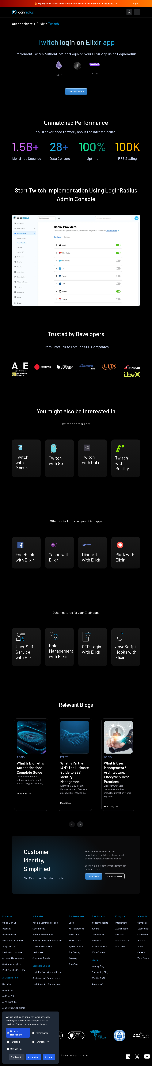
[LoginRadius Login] (129, 12)
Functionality (42, 1041)
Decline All (16, 1057)
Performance (41, 1032)
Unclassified (16, 1048)
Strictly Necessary (16, 1033)
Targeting (15, 1041)
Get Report (109, 3)
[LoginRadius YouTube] (147, 1056)
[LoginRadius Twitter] (137, 1056)
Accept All (33, 1057)
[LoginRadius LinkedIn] (128, 1056)
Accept (49, 1057)
